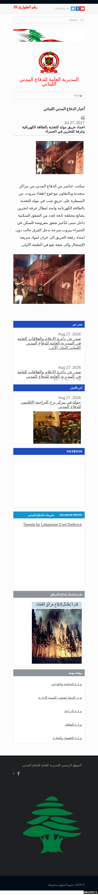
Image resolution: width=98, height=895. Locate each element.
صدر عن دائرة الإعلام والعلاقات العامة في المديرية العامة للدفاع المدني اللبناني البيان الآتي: (49, 343)
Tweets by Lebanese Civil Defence (52, 524)
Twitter (73, 8)
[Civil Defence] (49, 63)
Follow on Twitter (70, 515)
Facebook (19, 774)
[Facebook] (78, 8)
